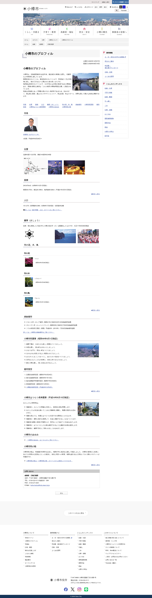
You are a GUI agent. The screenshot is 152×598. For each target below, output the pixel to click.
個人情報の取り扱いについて (114, 538)
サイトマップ (95, 2)
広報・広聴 (108, 72)
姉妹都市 (79, 104)
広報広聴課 (51, 44)
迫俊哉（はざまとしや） (31, 134)
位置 (30, 104)
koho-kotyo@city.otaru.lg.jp (40, 485)
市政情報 (28, 556)
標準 (100, 7)
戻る (61, 493)
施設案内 (28, 560)
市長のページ (29, 538)
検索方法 (126, 2)
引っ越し (108, 101)
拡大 (96, 7)
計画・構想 (28, 547)
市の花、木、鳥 (67, 104)
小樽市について (53, 40)
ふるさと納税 (29, 553)
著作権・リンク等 (111, 541)
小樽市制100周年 (30, 566)
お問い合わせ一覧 (111, 560)
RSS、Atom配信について (113, 550)
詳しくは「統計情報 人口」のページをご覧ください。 (43, 210)
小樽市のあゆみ (54, 107)
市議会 (27, 544)
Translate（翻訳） (111, 563)
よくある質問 (109, 76)
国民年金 (108, 123)
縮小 (105, 7)
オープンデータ (30, 563)
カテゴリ (35, 40)
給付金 (107, 136)
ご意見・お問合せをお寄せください (116, 556)
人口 (42, 104)
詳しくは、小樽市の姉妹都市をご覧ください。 (39, 332)
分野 (43, 40)
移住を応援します (30, 550)
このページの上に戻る (76, 513)
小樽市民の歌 (66, 107)
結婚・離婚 (108, 97)
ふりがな (79, 7)
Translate (124, 10)
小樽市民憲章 (89, 104)
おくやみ (108, 114)
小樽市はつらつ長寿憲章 (37, 107)
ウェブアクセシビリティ (113, 553)
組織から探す (105, 2)
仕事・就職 (108, 110)
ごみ (106, 105)
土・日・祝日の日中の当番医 (114, 57)
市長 (24, 104)
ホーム (26, 40)
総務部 (41, 44)
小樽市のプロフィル (67, 40)
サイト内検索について (112, 547)
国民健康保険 (109, 118)
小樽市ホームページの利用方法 (115, 544)
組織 (34, 44)
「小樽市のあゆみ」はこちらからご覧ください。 (42, 440)
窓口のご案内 (109, 61)
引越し (81, 547)
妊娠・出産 (108, 88)
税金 (106, 127)
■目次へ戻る (95, 194)
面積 (36, 104)
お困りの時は (109, 131)
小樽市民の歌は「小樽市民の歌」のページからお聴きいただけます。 (49, 461)
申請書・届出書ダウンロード (111, 66)
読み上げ (70, 7)
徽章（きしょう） (53, 104)
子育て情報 (108, 92)
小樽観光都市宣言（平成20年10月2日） (39, 387)
